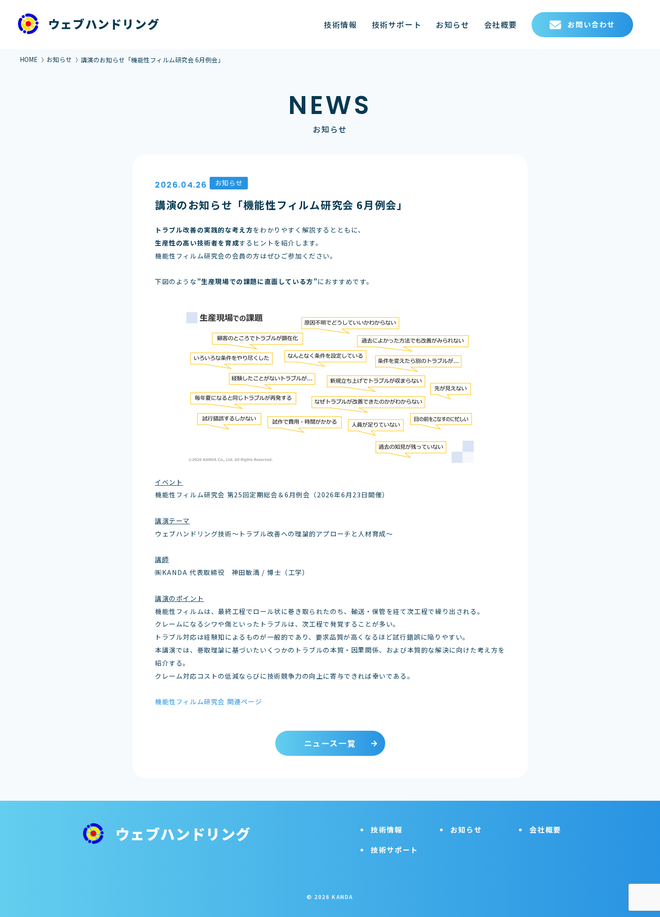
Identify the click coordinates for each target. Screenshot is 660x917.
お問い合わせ (591, 24)
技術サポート (397, 24)
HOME (28, 59)
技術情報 (340, 24)
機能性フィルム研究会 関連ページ (208, 701)
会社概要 (500, 24)
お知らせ (452, 24)
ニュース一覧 (330, 743)
